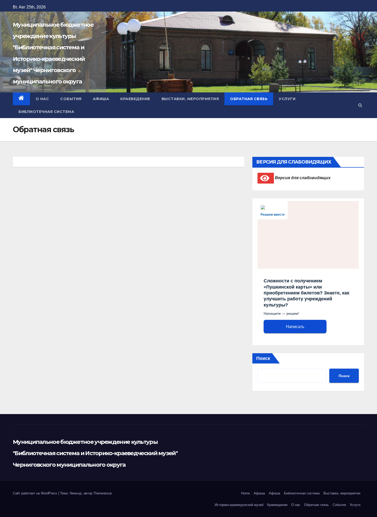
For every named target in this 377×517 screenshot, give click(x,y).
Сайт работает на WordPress (35, 493)
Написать (295, 326)
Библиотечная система (46, 111)
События (71, 99)
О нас (42, 99)
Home (245, 493)
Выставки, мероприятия (190, 99)
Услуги (287, 99)
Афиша (101, 99)
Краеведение (135, 99)
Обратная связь (248, 99)
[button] (360, 105)
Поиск (263, 358)
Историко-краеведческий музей (239, 505)
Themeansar (102, 493)
